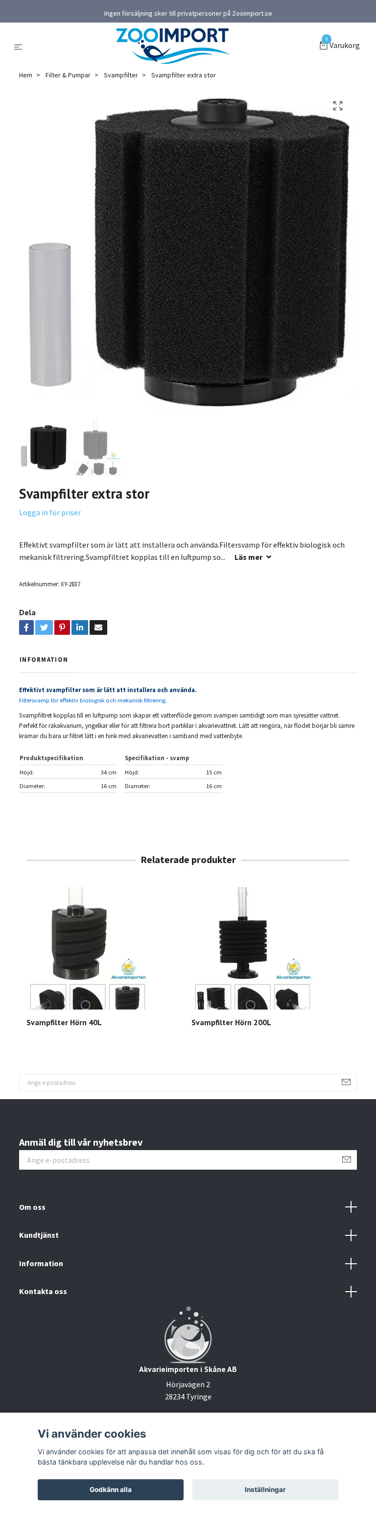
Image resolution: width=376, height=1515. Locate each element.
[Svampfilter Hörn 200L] (270, 948)
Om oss (32, 1207)
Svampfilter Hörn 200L (231, 1022)
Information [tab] (44, 659)
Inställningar (265, 1489)
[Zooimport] (173, 46)
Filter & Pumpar (68, 75)
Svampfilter (121, 75)
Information (41, 1263)
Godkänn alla (111, 1489)
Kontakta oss (43, 1291)
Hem (25, 75)
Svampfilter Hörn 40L (64, 1022)
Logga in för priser (50, 512)
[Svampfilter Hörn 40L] (105, 948)
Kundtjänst (39, 1235)
